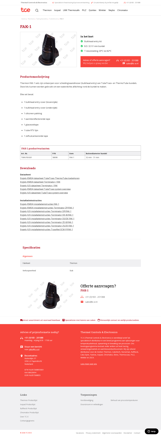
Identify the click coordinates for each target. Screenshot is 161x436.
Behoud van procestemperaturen (124, 400)
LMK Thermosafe (71, 10)
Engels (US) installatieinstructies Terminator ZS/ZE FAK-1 (47, 225)
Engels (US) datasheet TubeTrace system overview (44, 192)
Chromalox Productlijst (29, 412)
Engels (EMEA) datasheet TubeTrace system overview (45, 189)
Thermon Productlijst (28, 400)
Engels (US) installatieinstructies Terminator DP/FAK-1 (45, 211)
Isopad (57, 10)
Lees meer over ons (88, 364)
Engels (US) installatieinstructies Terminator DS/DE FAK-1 (47, 218)
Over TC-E (24, 416)
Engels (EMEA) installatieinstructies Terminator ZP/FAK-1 (47, 207)
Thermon (47, 10)
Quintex (92, 10)
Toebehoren (53, 19)
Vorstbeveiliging (86, 400)
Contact (137, 433)
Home (23, 19)
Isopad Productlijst (27, 404)
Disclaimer (128, 433)
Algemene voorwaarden (112, 433)
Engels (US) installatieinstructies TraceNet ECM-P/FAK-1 (46, 229)
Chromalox (122, 10)
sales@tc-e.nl (130, 63)
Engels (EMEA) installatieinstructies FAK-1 (39, 204)
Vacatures (80, 433)
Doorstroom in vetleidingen (91, 404)
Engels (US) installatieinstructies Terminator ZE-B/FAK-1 (46, 222)
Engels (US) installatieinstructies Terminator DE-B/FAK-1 (46, 215)
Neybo (112, 10)
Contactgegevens (27, 420)
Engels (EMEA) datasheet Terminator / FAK (40, 182)
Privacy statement (93, 433)
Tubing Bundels (41, 19)
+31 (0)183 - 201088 (132, 2)
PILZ (84, 10)
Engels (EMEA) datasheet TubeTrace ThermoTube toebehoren (49, 178)
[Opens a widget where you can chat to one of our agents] (151, 431)
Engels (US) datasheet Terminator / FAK (38, 185)
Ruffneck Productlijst (28, 408)
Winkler (102, 10)
